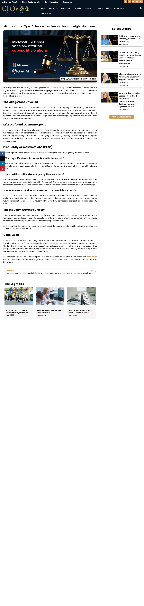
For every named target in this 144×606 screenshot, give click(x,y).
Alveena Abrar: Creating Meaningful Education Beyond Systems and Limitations (130, 78)
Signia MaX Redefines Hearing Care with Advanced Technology (49, 312)
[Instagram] (141, 1)
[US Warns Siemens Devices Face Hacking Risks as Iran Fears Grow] (81, 304)
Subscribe (67, 2)
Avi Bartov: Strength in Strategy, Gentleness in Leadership (130, 39)
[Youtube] (133, 1)
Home (43, 8)
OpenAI (33, 243)
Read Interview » (124, 44)
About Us (118, 8)
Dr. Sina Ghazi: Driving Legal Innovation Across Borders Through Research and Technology (130, 58)
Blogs (108, 8)
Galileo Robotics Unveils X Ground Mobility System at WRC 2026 (17, 312)
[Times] (129, 1)
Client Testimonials (31, 2)
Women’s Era (46, 13)
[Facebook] (137, 1)
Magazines (53, 8)
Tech (99, 8)
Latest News (66, 8)
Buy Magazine (51, 2)
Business (87, 8)
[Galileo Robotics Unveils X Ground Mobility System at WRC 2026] (18, 304)
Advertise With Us (10, 2)
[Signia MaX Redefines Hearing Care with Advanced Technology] (50, 304)
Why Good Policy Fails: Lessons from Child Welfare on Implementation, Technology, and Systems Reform (129, 100)
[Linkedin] (125, 1)
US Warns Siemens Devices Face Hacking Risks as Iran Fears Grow (79, 312)
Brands (78, 8)
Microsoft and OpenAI (58, 88)
